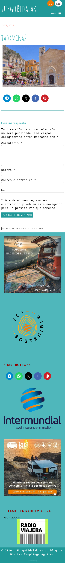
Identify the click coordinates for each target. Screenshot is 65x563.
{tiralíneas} (32, 561)
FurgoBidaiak (18, 8)
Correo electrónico (18, 180)
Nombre (8, 170)
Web (3, 190)
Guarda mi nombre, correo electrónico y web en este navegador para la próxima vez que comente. (31, 204)
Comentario (11, 143)
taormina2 (14, 38)
